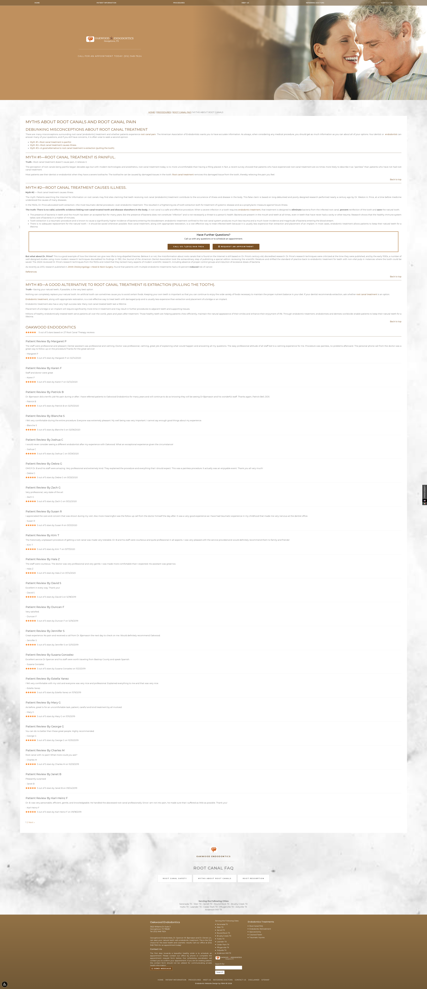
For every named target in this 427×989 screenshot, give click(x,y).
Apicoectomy (255, 932)
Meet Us (245, 3)
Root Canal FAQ (182, 112)
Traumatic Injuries (257, 937)
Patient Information (106, 3)
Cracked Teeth (255, 935)
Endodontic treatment (37, 299)
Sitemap (265, 980)
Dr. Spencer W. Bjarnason (184, 938)
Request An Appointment (237, 246)
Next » (32, 822)
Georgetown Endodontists (161, 938)
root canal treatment (366, 294)
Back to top (395, 179)
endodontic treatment (249, 210)
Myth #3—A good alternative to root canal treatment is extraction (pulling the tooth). (72, 148)
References (31, 272)
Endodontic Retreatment (260, 929)
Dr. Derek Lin (205, 938)
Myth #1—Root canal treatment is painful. (50, 142)
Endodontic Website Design (206, 983)
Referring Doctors (315, 3)
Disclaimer (253, 980)
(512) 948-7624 (159, 931)
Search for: (220, 964)
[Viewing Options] (5, 984)
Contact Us (386, 3)
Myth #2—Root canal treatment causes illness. (53, 145)
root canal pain (148, 134)
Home (37, 3)
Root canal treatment (183, 174)
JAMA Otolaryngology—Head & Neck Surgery (90, 267)
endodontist (391, 134)
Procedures (179, 3)
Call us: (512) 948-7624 (188, 246)
